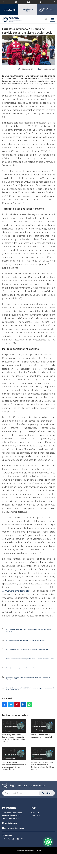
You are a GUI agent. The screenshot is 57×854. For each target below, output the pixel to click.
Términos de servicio (10, 818)
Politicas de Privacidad (11, 815)
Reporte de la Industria (27, 10)
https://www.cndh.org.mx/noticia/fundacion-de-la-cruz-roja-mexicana (27, 649)
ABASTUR (35, 813)
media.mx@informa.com (14, 828)
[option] (28, 50)
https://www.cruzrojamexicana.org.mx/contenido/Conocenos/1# (25, 640)
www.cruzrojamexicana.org (16, 590)
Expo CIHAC (36, 815)
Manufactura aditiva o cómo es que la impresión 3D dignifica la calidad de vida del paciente (42, 765)
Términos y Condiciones (12, 813)
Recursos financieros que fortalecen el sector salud (41, 736)
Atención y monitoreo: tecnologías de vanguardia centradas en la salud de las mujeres (13, 738)
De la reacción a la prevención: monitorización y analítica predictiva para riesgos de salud (14, 765)
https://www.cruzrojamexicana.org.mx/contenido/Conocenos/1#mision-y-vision (30, 658)
